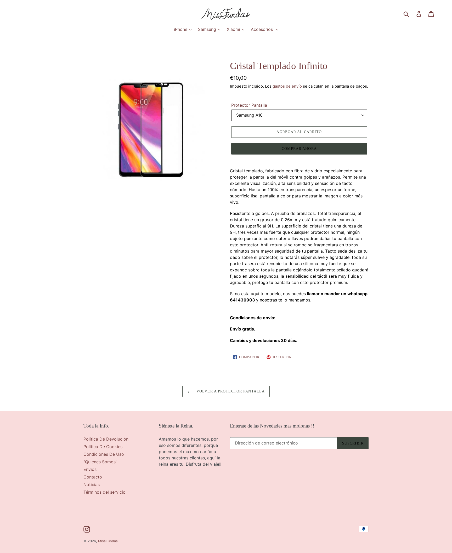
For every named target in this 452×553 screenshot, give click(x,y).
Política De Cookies (102, 446)
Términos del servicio (104, 492)
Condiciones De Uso (103, 454)
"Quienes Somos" (100, 461)
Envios (90, 469)
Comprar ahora (299, 149)
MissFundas (108, 541)
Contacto (92, 477)
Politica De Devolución (105, 439)
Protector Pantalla (249, 105)
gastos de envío (287, 86)
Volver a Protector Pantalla (230, 391)
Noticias (91, 484)
